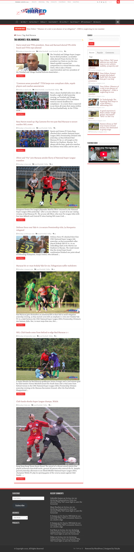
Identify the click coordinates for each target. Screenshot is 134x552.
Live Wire (64, 22)
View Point (34, 22)
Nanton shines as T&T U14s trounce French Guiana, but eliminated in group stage (109, 127)
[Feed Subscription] (82, 40)
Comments (110, 52)
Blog (47, 2)
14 (55, 234)
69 (52, 164)
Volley (24, 22)
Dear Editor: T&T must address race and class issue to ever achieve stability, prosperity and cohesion (103, 64)
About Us (34, 2)
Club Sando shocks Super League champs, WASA (37, 401)
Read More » (20, 76)
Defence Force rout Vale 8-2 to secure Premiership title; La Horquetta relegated (45, 228)
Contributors (62, 2)
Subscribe (19, 505)
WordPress (98, 548)
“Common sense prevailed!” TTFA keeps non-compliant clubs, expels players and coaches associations (45, 84)
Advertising (41, 2)
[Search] (118, 1)
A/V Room (75, 22)
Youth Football (52, 22)
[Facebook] (99, 2)
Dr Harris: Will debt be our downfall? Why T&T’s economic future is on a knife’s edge (66, 518)
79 (54, 269)
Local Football (53, 51)
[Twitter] (101, 2)
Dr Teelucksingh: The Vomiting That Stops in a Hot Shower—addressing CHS (109, 102)
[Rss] (98, 2)
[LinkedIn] (103, 2)
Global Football (43, 51)
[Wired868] (31, 11)
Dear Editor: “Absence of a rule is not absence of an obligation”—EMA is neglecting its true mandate (65, 29)
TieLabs (117, 548)
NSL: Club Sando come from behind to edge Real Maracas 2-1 (42, 332)
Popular (100, 52)
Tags (91, 57)
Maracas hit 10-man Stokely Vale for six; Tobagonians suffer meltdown (46, 265)
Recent (91, 52)
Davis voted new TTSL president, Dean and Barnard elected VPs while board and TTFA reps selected (46, 46)
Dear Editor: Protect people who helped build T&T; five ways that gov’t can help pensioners (102, 77)
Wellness (42, 22)
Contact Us (54, 2)
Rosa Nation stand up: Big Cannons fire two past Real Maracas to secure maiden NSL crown (46, 123)
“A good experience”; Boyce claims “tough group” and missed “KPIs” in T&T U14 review (102, 114)
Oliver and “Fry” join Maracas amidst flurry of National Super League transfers (45, 159)
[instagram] (106, 2)
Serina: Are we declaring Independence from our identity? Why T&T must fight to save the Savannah (66, 501)
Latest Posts (76, 2)
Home (69, 2)
